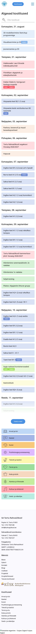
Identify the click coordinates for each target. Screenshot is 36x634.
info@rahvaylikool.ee (8, 527)
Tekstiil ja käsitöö (15, 460)
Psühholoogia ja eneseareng (19, 452)
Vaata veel (18, 421)
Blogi (3, 568)
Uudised (4, 571)
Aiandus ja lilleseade (16, 481)
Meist (3, 560)
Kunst (11, 445)
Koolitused (18, 4)
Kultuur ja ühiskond (16, 489)
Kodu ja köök (13, 474)
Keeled (11, 438)
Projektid (4, 573)
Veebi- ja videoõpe (15, 496)
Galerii (3, 562)
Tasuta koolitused (7, 579)
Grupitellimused (7, 576)
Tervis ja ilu (13, 467)
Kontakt (4, 565)
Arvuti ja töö (13, 431)
